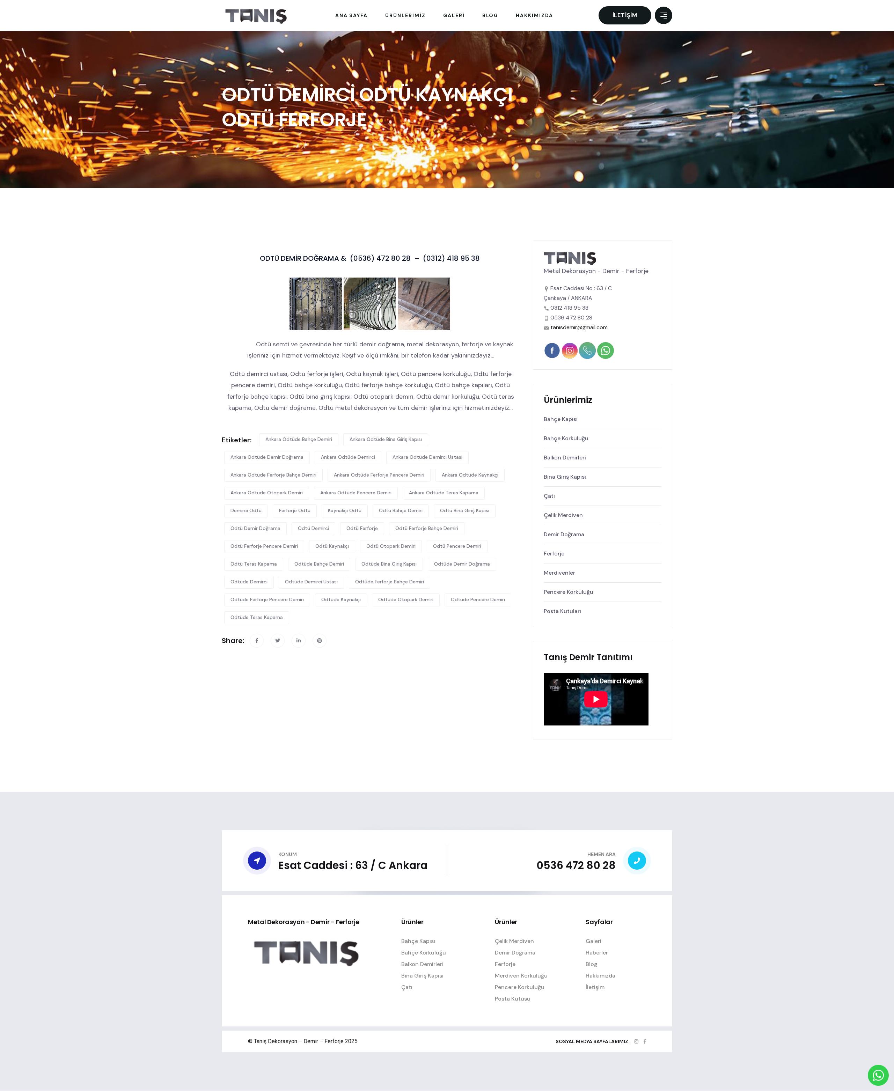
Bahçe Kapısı (561, 419)
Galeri (593, 941)
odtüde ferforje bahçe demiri (389, 581)
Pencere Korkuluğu (568, 592)
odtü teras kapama (253, 564)
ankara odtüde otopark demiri (266, 492)
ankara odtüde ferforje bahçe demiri (273, 475)
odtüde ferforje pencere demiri (267, 599)
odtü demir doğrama (255, 528)
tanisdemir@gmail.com (579, 327)
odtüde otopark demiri (405, 599)
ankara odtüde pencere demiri (355, 492)
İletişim (625, 15)
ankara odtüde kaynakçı (470, 475)
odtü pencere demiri (457, 546)
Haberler (597, 952)
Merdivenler (559, 572)
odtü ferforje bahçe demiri (426, 528)
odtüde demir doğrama (462, 564)
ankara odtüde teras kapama (443, 492)
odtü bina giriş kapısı (464, 510)
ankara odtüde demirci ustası (427, 457)
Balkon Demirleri (565, 457)
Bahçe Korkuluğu (566, 438)
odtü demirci (313, 528)
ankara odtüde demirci (348, 457)
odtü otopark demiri (391, 546)
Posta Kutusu (512, 998)
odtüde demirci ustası (311, 581)
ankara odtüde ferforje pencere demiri (379, 475)
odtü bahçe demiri (401, 510)
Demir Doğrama (564, 534)
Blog (592, 964)
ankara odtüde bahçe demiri (298, 439)
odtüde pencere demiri (478, 599)
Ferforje (554, 553)
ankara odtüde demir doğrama (266, 457)
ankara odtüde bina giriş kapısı (386, 439)
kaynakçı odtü (344, 510)
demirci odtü (246, 510)
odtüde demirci (249, 581)
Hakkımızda (600, 975)
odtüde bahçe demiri (319, 564)
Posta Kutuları (562, 611)
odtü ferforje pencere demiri (264, 546)
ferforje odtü (294, 510)
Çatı (549, 496)
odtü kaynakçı (332, 546)
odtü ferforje (362, 528)
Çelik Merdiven (563, 515)
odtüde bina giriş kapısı (389, 564)
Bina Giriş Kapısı (565, 476)
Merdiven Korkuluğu (521, 975)
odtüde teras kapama (256, 617)
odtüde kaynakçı (341, 599)
